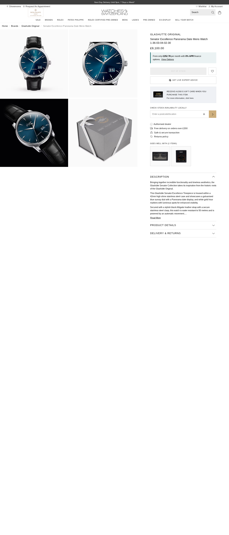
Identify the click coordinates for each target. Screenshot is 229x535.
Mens (125, 20)
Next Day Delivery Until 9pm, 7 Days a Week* (114, 2)
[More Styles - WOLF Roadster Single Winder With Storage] (181, 156)
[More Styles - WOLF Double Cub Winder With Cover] (160, 156)
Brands (49, 20)
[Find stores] (212, 114)
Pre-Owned (149, 20)
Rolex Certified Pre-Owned (103, 20)
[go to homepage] (114, 13)
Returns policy (161, 136)
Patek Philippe (76, 20)
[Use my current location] (204, 114)
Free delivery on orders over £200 (171, 128)
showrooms (15, 6)
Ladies (135, 20)
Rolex (60, 20)
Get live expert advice (185, 80)
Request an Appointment (37, 6)
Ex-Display (165, 20)
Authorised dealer (162, 124)
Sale (38, 20)
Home (5, 26)
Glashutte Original (30, 26)
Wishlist (202, 6)
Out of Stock (178, 71)
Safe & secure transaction (167, 132)
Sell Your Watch (184, 20)
